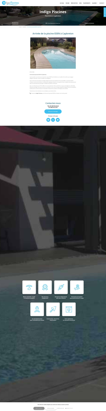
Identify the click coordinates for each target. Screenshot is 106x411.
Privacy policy (69, 408)
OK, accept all (39, 408)
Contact (101, 3)
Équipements (86, 3)
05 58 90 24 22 (15, 22)
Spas (80, 3)
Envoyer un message (53, 111)
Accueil (62, 3)
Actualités (24, 26)
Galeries (94, 3)
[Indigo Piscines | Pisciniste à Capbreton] (10, 3)
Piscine (67, 3)
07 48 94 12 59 (15, 24)
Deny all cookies (51, 408)
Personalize (61, 408)
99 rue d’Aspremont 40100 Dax (53, 23)
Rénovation (74, 3)
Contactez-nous (89, 23)
